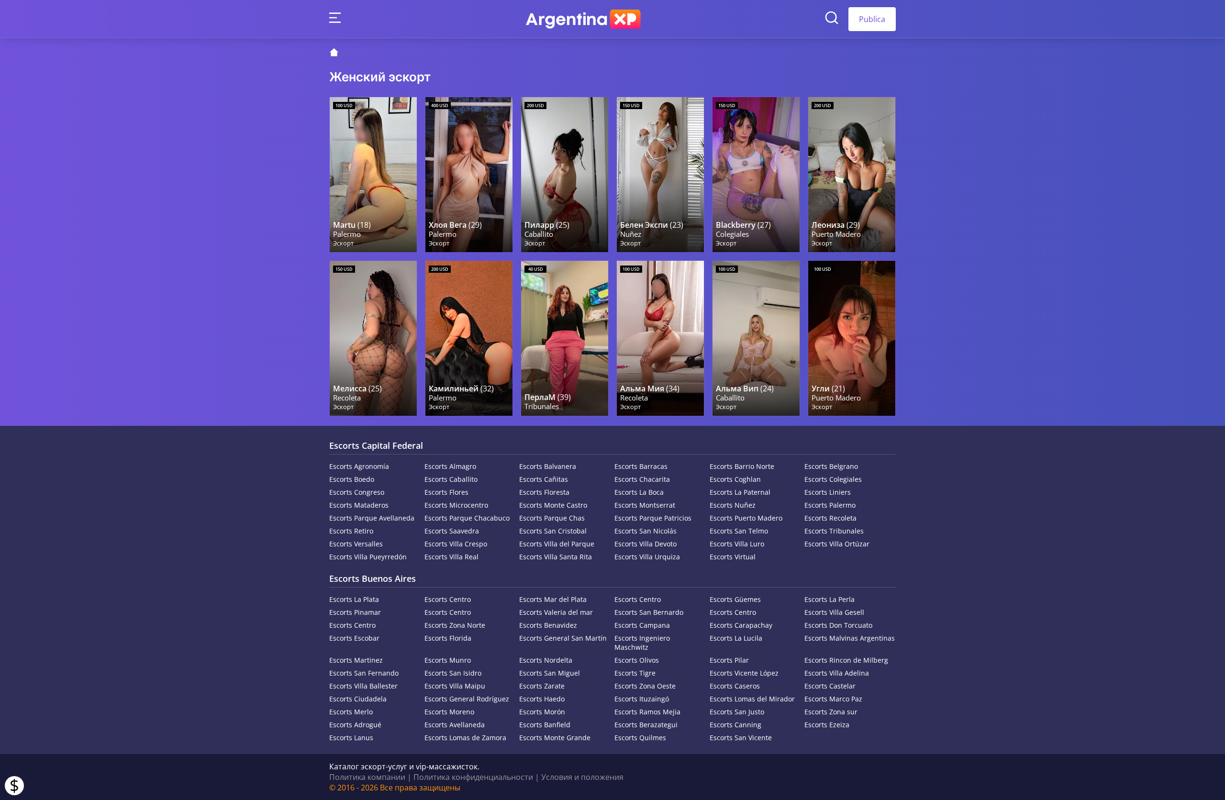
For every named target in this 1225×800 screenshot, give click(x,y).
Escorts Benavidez (548, 625)
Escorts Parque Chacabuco (467, 517)
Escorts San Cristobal (553, 530)
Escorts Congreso (356, 492)
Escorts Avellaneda (454, 724)
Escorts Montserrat (644, 505)
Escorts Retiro (351, 530)
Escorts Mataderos (359, 505)
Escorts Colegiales (833, 479)
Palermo (347, 234)
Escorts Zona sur (831, 711)
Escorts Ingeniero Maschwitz (642, 642)
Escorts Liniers (827, 492)
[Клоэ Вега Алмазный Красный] (468, 174)
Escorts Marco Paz (833, 698)
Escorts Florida (447, 638)
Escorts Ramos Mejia (647, 711)
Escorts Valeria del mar (556, 612)
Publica (872, 19)
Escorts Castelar (830, 685)
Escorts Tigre (635, 673)
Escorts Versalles (356, 543)
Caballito (538, 234)
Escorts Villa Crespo (455, 543)
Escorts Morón (542, 711)
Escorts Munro (447, 660)
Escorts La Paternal (740, 492)
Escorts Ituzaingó (641, 698)
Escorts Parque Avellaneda (371, 517)
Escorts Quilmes (640, 737)
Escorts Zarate (542, 685)
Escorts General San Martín (563, 638)
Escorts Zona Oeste (645, 685)
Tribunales (541, 406)
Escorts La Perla (829, 599)
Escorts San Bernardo (648, 612)
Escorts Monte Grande (554, 737)
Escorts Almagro (450, 466)
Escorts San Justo (737, 711)
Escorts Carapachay (741, 625)
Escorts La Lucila (736, 638)
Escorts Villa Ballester (363, 685)
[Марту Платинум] (373, 174)
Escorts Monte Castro (553, 505)
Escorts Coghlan (735, 479)
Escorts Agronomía (359, 466)
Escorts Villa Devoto (645, 543)
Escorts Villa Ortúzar (836, 543)
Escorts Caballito (451, 479)
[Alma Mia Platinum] (660, 338)
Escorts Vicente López (744, 673)
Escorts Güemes (735, 599)
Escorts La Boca (639, 492)
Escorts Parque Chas (552, 517)
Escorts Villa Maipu (454, 685)
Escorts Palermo (830, 505)
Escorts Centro (447, 599)
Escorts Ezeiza (826, 724)
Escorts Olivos (636, 660)
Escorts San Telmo (739, 530)
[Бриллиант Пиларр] (564, 174)
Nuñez (630, 234)
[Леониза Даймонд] (851, 174)
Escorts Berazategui (646, 724)
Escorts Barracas (641, 466)
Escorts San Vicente (741, 737)
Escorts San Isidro (452, 673)
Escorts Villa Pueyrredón (368, 556)
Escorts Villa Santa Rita (555, 556)
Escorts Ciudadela (358, 698)
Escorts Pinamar (355, 612)
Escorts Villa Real (451, 556)
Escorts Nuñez (733, 505)
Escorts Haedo (542, 698)
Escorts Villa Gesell (834, 612)
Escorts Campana (642, 625)
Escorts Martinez (356, 660)
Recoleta (347, 397)
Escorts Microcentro (456, 505)
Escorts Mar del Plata (553, 599)
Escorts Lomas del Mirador (752, 698)
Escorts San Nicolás (645, 530)
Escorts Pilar (729, 660)
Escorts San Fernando (364, 673)
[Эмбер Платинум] (851, 338)
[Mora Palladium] (756, 174)
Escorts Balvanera (547, 466)
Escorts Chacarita (642, 479)
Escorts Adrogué (355, 724)
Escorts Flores (446, 492)
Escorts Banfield (544, 724)
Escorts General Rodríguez (466, 698)
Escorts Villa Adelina (836, 673)
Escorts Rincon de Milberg (846, 660)
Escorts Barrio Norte (742, 466)
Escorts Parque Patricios (652, 517)
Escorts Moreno (449, 711)
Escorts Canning (735, 724)
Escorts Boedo (351, 479)
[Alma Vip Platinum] (756, 338)
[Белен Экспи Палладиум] (660, 174)
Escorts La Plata (354, 599)
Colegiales (732, 234)
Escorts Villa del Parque (556, 543)
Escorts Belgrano (831, 466)
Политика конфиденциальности (473, 777)
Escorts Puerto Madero (746, 517)
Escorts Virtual (733, 556)
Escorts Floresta (544, 492)
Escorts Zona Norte (454, 625)
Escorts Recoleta (830, 517)
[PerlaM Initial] (564, 338)
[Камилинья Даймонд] (468, 338)
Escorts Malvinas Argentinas (849, 638)
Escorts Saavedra (451, 530)
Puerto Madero (836, 234)
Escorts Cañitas (543, 479)
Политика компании (367, 777)
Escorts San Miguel (549, 673)
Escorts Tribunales (834, 530)
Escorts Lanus (351, 737)
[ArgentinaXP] (583, 19)
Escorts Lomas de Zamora (465, 737)
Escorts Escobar (354, 638)
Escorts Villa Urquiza (647, 556)
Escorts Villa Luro (737, 543)
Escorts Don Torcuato (838, 625)
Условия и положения (582, 777)
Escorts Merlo (351, 711)
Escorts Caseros (735, 685)
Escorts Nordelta (545, 660)
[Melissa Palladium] (373, 338)
